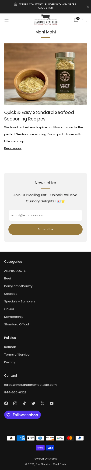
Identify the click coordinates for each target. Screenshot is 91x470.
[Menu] (6, 19)
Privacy (9, 362)
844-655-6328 (15, 392)
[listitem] (45, 6)
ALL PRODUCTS (15, 271)
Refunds (10, 347)
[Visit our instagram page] (15, 403)
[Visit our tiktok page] (24, 403)
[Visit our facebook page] (5, 403)
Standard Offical (16, 324)
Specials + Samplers (19, 301)
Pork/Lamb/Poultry (18, 286)
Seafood (11, 294)
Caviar (9, 309)
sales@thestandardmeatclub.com (30, 384)
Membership (14, 316)
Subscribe (45, 229)
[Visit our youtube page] (51, 403)
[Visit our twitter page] (33, 403)
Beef (7, 278)
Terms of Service (17, 354)
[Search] (84, 19)
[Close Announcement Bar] (88, 7)
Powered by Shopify (45, 458)
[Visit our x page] (42, 403)
